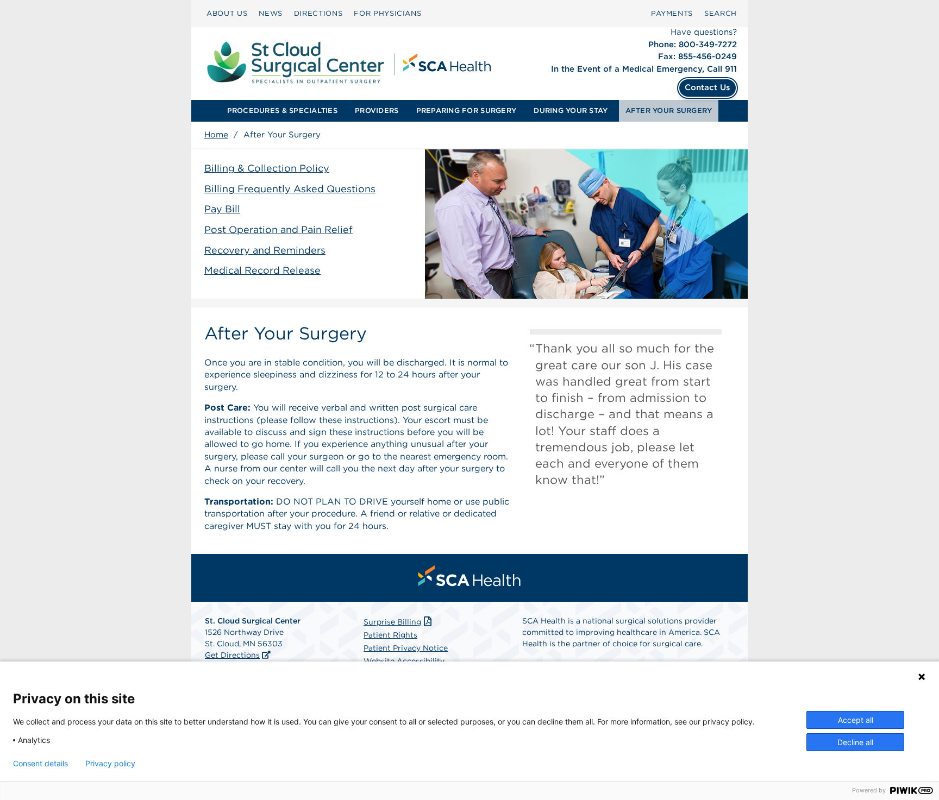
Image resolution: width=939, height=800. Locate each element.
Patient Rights (390, 635)
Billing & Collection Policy (266, 168)
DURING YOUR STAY (571, 110)
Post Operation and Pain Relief (278, 229)
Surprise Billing (392, 622)
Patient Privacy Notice (406, 648)
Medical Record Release (262, 270)
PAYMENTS (672, 13)
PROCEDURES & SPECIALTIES (282, 110)
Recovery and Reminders (264, 250)
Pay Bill (222, 209)
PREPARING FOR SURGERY (466, 110)
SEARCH (720, 13)
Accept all (855, 720)
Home (216, 135)
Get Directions (232, 655)
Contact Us (707, 87)
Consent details (40, 763)
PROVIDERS (376, 110)
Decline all (855, 742)
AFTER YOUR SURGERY (668, 110)
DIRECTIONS (318, 13)
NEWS (271, 13)
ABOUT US (226, 13)
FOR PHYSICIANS (387, 13)
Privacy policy (110, 763)
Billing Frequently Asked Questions (289, 188)
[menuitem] (227, 13)
